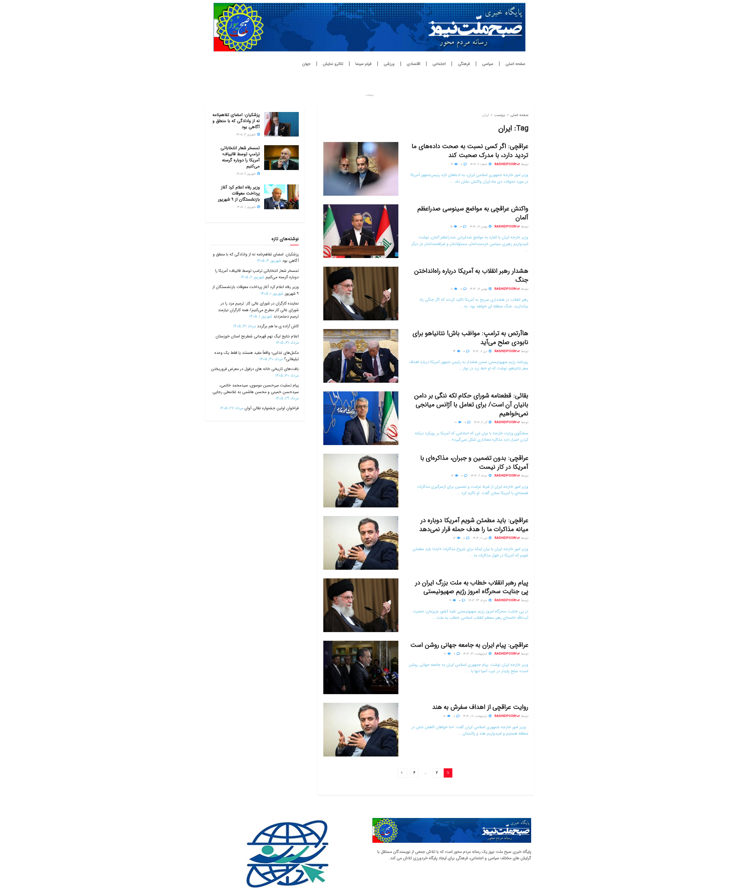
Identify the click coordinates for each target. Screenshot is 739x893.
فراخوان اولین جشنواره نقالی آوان (272, 408)
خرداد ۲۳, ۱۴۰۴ (478, 600)
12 (452, 475)
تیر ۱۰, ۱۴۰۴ (480, 538)
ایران (485, 115)
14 (454, 351)
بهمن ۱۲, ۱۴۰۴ (479, 289)
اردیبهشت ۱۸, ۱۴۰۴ (475, 716)
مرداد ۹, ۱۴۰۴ (479, 475)
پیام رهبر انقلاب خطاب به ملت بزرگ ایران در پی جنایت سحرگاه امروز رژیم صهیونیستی (471, 587)
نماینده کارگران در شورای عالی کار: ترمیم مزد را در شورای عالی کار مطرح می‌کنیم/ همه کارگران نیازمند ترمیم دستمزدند (258, 310)
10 (456, 422)
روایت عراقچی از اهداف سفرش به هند (480, 707)
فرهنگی (464, 64)
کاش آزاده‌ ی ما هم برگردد (278, 326)
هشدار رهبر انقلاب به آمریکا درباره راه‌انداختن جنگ (471, 275)
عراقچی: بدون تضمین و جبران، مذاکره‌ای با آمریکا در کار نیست (474, 462)
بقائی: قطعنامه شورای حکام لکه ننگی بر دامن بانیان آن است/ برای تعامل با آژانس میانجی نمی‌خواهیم (471, 405)
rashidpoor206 (507, 164)
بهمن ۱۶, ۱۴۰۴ (478, 226)
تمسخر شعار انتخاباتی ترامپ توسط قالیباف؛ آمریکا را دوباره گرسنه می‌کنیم (240, 157)
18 (445, 716)
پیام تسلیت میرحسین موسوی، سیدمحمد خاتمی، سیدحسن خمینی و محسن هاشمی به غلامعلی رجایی (255, 388)
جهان (306, 64)
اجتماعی (439, 64)
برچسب (499, 115)
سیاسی (487, 64)
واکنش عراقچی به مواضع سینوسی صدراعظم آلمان (472, 213)
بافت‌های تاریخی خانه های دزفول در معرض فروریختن (255, 369)
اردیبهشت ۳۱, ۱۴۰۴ (475, 653)
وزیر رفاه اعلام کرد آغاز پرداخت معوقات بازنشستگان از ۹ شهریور (239, 193)
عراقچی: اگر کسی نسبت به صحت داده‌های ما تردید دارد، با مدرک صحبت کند (470, 150)
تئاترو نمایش (333, 64)
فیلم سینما (363, 64)
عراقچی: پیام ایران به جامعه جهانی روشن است (469, 645)
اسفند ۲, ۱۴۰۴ (479, 164)
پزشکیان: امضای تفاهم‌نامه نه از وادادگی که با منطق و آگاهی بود (236, 120)
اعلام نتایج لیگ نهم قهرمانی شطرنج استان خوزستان (257, 336)
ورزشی (389, 64)
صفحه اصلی (515, 64)
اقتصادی (413, 64)
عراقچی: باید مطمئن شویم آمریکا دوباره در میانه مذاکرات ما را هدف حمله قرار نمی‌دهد (473, 524)
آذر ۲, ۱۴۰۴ (481, 422)
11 (445, 653)
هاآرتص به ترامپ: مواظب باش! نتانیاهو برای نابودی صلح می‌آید (470, 337)
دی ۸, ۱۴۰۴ (480, 351)
